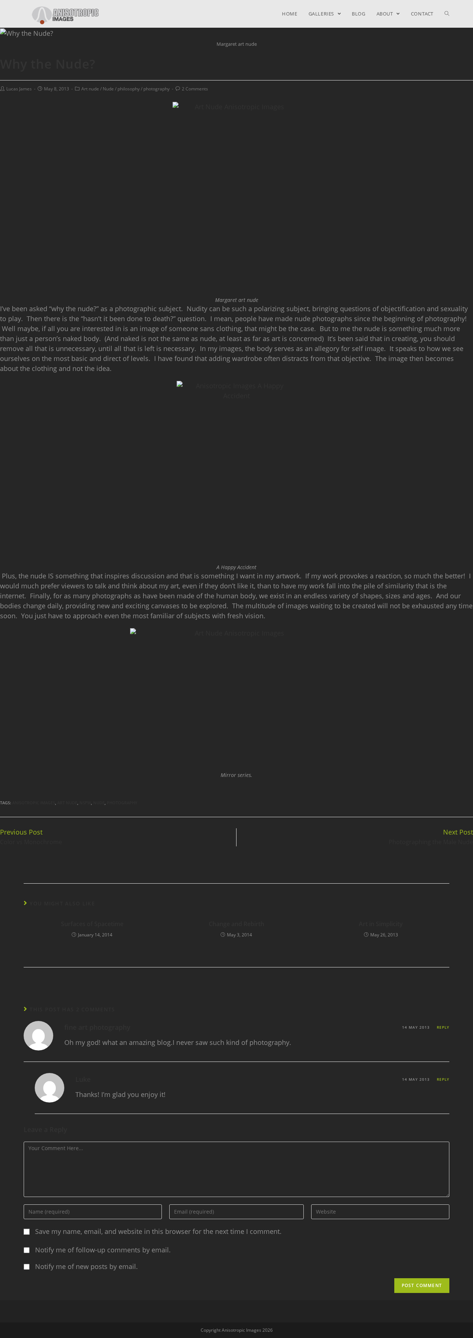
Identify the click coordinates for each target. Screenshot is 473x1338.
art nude (67, 802)
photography (156, 89)
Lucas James (19, 89)
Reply (443, 1027)
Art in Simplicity (381, 924)
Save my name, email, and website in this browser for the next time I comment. (158, 1231)
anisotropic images (33, 802)
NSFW (85, 802)
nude (99, 802)
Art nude (90, 89)
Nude (108, 89)
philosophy (129, 89)
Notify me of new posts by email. (86, 1266)
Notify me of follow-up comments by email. (103, 1249)
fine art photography (97, 1027)
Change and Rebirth (236, 924)
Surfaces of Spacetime (92, 924)
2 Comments (195, 89)
